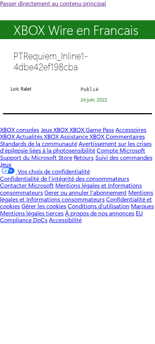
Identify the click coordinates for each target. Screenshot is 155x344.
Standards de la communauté (38, 143)
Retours (84, 157)
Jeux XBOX (55, 129)
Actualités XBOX (38, 136)
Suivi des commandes (123, 157)
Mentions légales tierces (32, 213)
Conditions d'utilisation (98, 206)
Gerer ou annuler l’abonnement (85, 192)
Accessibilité (65, 220)
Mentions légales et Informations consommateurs (76, 195)
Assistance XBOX (83, 136)
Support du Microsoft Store (36, 157)
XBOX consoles (19, 129)
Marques (142, 206)
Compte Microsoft (121, 150)
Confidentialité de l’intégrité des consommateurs (64, 178)
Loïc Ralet (21, 88)
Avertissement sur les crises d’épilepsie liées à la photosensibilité (76, 146)
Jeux (5, 164)
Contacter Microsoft (27, 185)
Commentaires (125, 136)
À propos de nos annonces (99, 213)
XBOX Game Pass (92, 129)
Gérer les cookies (43, 206)
